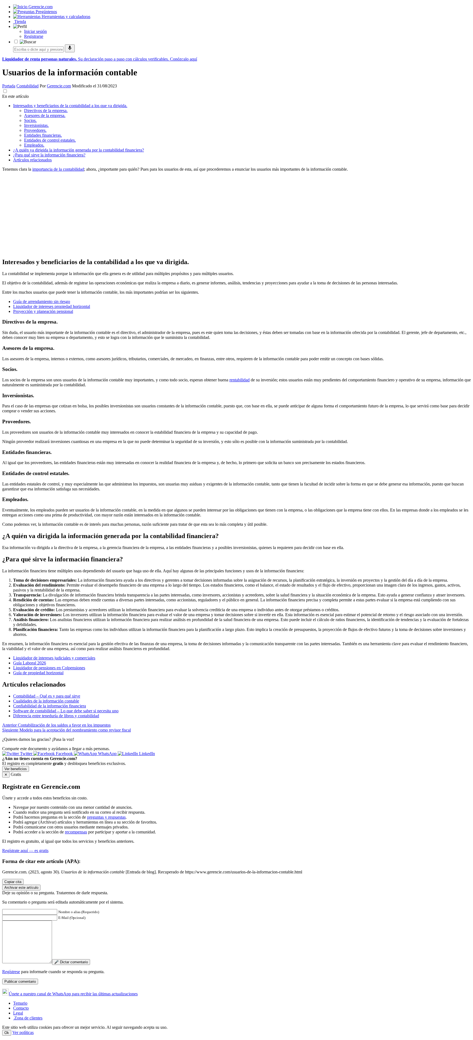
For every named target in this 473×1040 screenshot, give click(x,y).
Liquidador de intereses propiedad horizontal (51, 306)
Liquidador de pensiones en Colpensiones (49, 667)
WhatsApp (107, 753)
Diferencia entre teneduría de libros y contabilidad (56, 715)
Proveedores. (35, 130)
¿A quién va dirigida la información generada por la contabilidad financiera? (78, 150)
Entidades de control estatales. (50, 140)
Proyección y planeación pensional (43, 311)
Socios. (30, 120)
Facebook (64, 753)
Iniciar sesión (35, 31)
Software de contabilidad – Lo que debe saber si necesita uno (66, 710)
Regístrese (11, 971)
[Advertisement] (166, 214)
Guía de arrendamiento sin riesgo (41, 301)
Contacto (21, 1008)
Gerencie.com (59, 86)
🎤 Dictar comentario (71, 962)
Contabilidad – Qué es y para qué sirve (46, 696)
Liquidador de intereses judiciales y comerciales (54, 658)
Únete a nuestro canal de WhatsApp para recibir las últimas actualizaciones (73, 994)
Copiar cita (12, 882)
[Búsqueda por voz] (70, 48)
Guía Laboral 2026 (29, 663)
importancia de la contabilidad (58, 169)
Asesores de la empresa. (44, 115)
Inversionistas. (36, 125)
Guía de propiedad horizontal (38, 672)
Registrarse (33, 36)
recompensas (76, 832)
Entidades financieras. (43, 135)
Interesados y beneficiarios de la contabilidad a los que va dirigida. (70, 105)
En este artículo (15, 96)
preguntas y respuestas (106, 817)
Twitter (26, 753)
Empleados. (34, 145)
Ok (6, 1033)
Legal (18, 1013)
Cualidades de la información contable (46, 701)
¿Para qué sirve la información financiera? (49, 155)
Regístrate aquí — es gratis (25, 850)
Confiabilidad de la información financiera (49, 706)
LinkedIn (146, 753)
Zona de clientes (27, 1018)
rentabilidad (239, 380)
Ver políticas (23, 1032)
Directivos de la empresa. (46, 110)
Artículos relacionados (32, 160)
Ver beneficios (15, 769)
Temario (20, 1003)
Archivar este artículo (21, 887)
